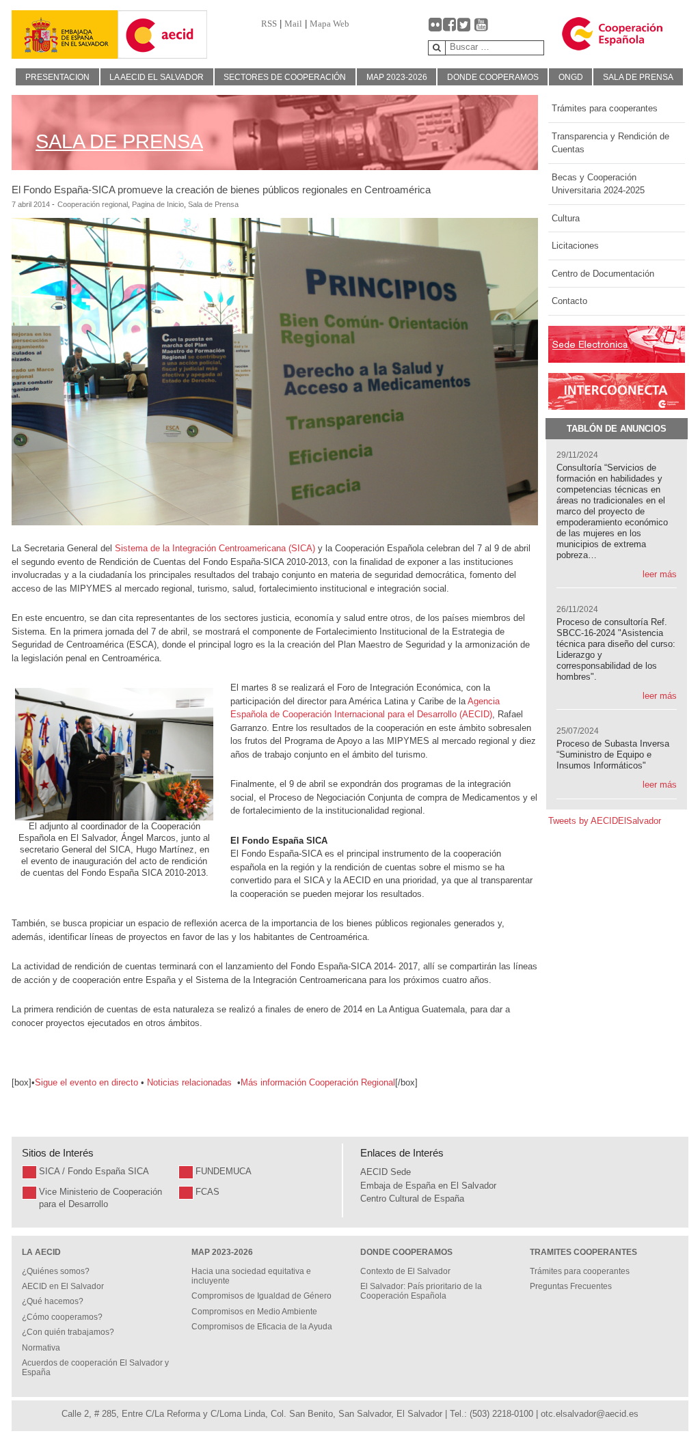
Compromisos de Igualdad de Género (261, 1296)
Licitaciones (575, 245)
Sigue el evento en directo (86, 1082)
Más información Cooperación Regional (318, 1082)
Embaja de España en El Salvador (428, 1185)
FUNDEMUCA (224, 1171)
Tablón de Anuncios (617, 429)
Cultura (566, 218)
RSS (269, 23)
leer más (660, 574)
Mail (293, 23)
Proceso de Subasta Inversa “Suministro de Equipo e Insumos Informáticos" (612, 754)
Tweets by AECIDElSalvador (604, 821)
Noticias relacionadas (190, 1082)
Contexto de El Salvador (405, 1271)
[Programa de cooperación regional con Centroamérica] (145, 1082)
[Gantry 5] (65, 34)
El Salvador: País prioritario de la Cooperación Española (421, 1291)
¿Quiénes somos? (56, 1271)
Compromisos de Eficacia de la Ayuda (261, 1326)
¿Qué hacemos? (52, 1301)
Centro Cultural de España (412, 1198)
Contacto (569, 301)
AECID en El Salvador (63, 1286)
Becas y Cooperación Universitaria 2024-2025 (598, 184)
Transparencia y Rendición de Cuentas (610, 143)
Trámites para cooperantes (605, 108)
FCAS (207, 1192)
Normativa (41, 1348)
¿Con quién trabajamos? (68, 1332)
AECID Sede (385, 1172)
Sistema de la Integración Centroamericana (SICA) (215, 548)
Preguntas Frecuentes (571, 1286)
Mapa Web (329, 23)
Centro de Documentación (603, 273)
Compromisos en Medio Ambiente (254, 1311)
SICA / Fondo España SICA (94, 1171)
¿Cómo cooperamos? (62, 1317)
